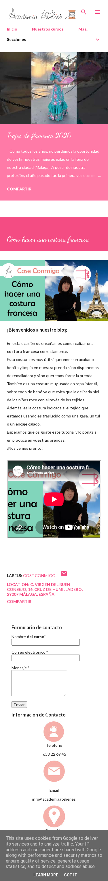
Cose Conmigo (39, 575)
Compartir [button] (19, 188)
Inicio (12, 29)
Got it (70, 875)
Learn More (45, 875)
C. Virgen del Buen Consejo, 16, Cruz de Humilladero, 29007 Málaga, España (45, 589)
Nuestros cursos (48, 29)
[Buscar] (83, 10)
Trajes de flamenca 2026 (39, 135)
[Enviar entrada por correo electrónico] (63, 575)
